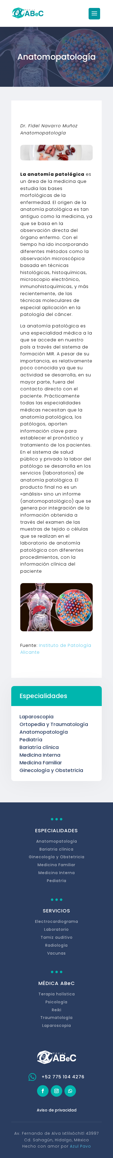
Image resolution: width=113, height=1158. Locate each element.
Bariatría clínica (39, 747)
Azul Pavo (80, 1146)
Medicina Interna (39, 754)
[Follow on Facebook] (43, 1091)
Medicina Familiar (40, 762)
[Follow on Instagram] (56, 1091)
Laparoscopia (36, 716)
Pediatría (30, 739)
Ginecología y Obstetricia (51, 770)
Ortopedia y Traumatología (53, 724)
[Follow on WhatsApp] (70, 1091)
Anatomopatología (43, 731)
